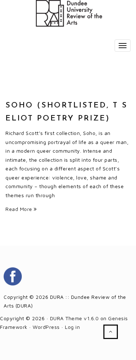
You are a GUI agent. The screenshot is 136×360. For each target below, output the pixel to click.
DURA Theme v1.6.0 (74, 318)
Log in (72, 327)
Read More (19, 209)
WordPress (46, 327)
